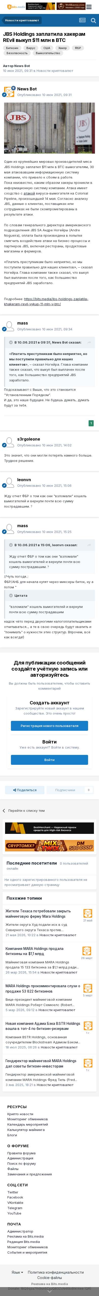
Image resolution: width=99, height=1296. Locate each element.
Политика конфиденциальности (56, 1272)
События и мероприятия (27, 1252)
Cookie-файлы (49, 1277)
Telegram (14, 1208)
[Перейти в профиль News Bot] (9, 92)
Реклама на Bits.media (25, 1236)
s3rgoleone (28, 439)
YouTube (14, 1213)
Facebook (15, 1197)
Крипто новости (20, 1114)
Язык (16, 1272)
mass (22, 323)
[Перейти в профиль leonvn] (9, 483)
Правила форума (21, 1153)
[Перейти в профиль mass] (9, 326)
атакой (29, 193)
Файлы (13, 1169)
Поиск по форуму (21, 1163)
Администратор (20, 1231)
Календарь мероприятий (27, 1124)
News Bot (22, 66)
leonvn (24, 479)
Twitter (12, 1192)
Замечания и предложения (29, 1174)
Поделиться (26, 790)
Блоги (12, 1135)
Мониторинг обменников (27, 1119)
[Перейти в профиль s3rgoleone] (9, 442)
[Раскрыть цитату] (11, 342)
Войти (49, 760)
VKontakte (15, 1203)
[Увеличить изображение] (49, 128)
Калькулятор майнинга (26, 1130)
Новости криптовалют (55, 71)
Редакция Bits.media (23, 1242)
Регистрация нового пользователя (49, 726)
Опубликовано (44, 95)
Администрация (20, 1158)
